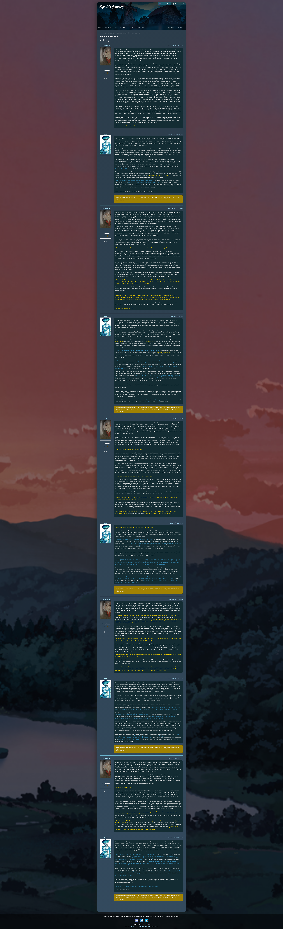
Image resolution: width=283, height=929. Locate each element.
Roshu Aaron (106, 45)
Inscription (180, 27)
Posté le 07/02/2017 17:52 (175, 758)
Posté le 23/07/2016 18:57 (175, 419)
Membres (130, 27)
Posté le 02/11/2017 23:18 (175, 838)
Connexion (171, 27)
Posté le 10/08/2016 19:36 (175, 599)
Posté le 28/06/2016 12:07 (175, 45)
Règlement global (130, 926)
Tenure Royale (112, 33)
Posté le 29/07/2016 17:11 (176, 523)
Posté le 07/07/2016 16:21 (175, 134)
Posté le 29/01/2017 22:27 (175, 678)
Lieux (116, 27)
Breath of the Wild (180, 4)
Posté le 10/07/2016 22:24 (175, 208)
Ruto (106, 134)
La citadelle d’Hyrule (123, 33)
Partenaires (154, 926)
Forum (102, 33)
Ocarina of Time (166, 4)
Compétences (140, 27)
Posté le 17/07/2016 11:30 (176, 316)
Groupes (122, 27)
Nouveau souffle (135, 33)
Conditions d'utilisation (143, 926)
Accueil (100, 27)
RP (105, 33)
